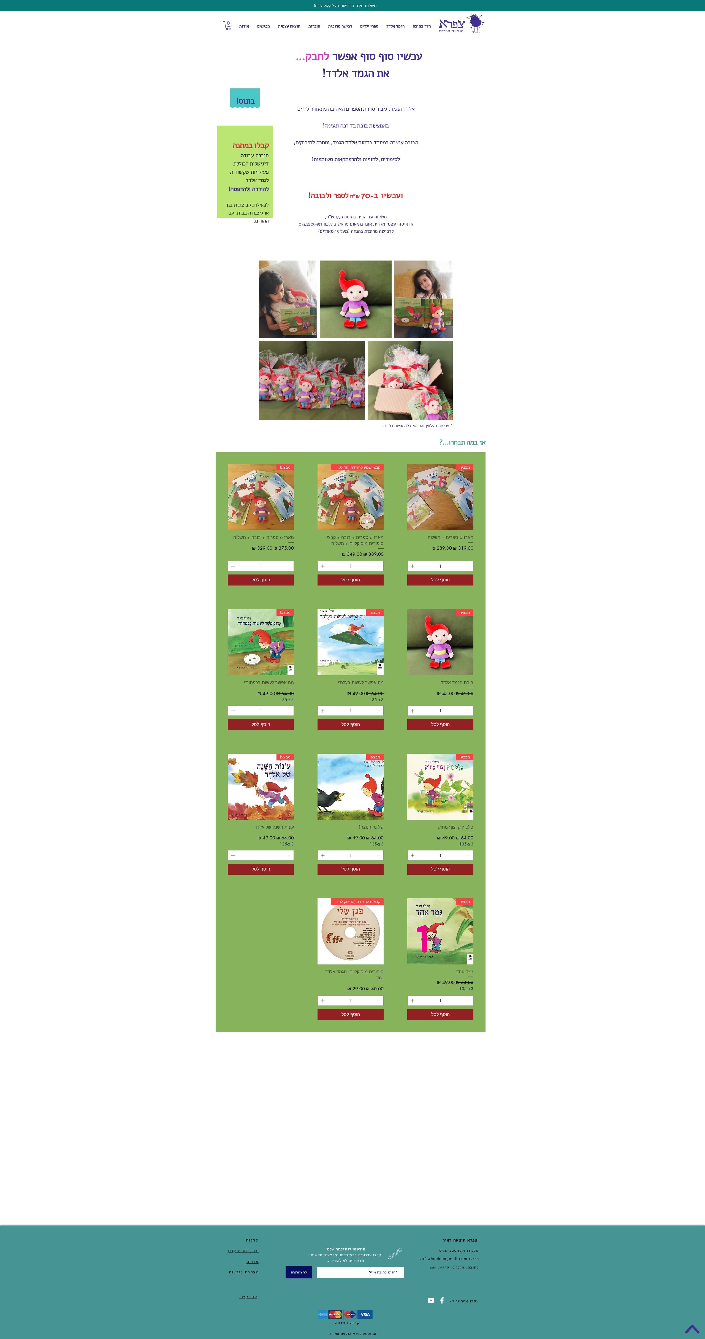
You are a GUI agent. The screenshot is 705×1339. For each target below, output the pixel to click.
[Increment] (411, 566)
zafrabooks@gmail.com (443, 1258)
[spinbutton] (440, 566)
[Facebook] (442, 1300)
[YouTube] (431, 1300)
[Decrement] (469, 566)
